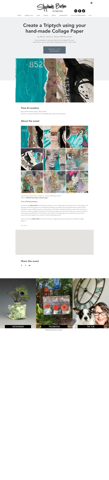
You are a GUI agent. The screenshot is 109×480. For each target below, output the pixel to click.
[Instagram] (75, 10)
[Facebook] (79, 10)
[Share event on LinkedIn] (29, 265)
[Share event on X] (25, 265)
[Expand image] (32, 137)
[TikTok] (83, 10)
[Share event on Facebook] (21, 265)
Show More (24, 225)
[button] (91, 2)
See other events (54, 51)
